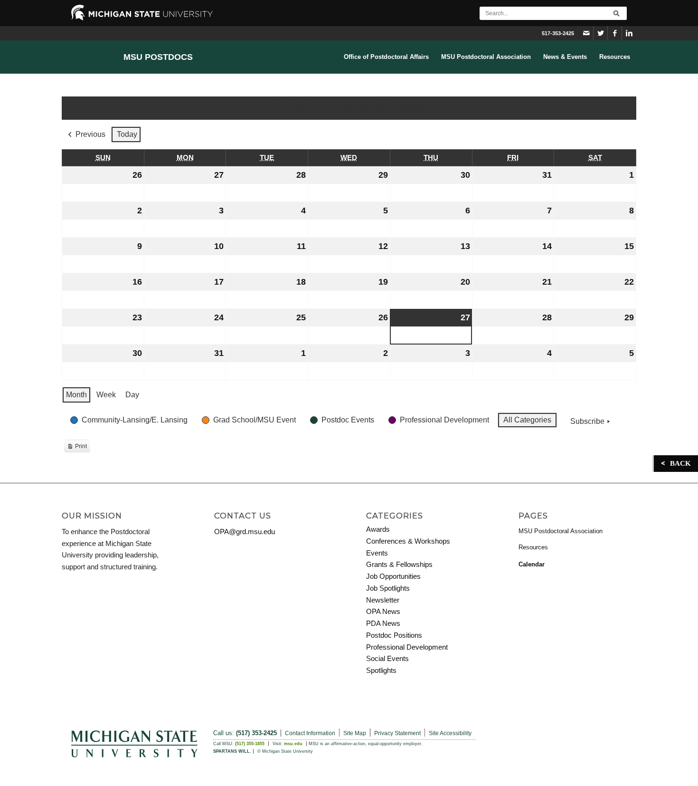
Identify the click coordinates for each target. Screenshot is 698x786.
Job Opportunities (393, 576)
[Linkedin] (629, 33)
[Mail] (586, 33)
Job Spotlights (388, 588)
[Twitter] (600, 33)
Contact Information (310, 733)
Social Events (387, 658)
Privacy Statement (397, 733)
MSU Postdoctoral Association (561, 531)
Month (76, 395)
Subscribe (587, 421)
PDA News (383, 623)
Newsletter (382, 600)
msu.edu (293, 743)
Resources (533, 547)
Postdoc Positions (394, 635)
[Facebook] (615, 33)
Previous (90, 134)
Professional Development (407, 647)
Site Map (354, 733)
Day (132, 395)
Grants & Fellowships (399, 564)
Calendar (532, 564)
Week (106, 395)
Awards (378, 529)
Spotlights (381, 670)
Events (377, 553)
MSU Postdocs (158, 57)
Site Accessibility (450, 733)
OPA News (383, 611)
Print (77, 448)
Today (127, 134)
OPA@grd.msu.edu (244, 531)
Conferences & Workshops (408, 541)
